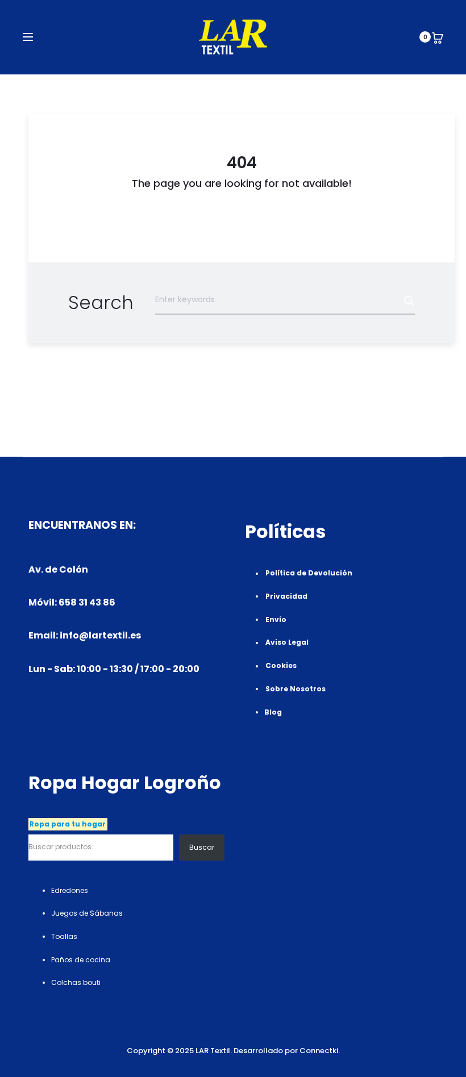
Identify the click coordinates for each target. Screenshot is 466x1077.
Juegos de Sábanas (87, 913)
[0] (437, 36)
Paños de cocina (80, 960)
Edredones (69, 890)
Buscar (201, 847)
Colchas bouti (76, 982)
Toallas (64, 936)
